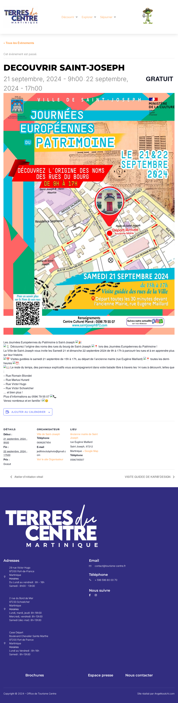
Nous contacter (139, 675)
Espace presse (100, 675)
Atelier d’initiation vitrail (28, 477)
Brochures (34, 675)
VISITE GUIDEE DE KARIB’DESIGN (148, 477)
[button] (70, 17)
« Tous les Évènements (18, 43)
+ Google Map (90, 451)
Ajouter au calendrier (28, 411)
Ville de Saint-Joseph (48, 434)
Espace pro (66, 675)
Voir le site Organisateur (50, 459)
